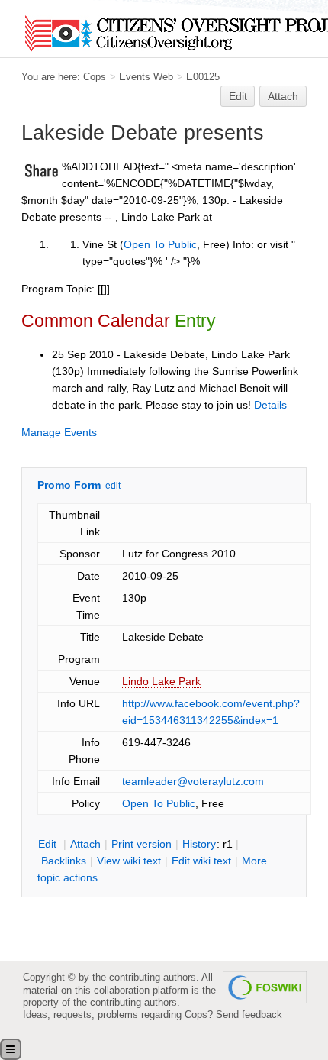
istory (199, 844)
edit (113, 485)
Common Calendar (95, 321)
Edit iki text (201, 861)
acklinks (63, 861)
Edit (238, 96)
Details (270, 405)
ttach (85, 844)
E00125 (203, 76)
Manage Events (59, 432)
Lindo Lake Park (161, 681)
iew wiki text (129, 861)
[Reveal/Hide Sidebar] (10, 1049)
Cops (94, 76)
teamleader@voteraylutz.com (193, 781)
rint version (141, 844)
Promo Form (69, 485)
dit (48, 844)
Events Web (146, 76)
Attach (283, 96)
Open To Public (160, 244)
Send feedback (249, 1014)
